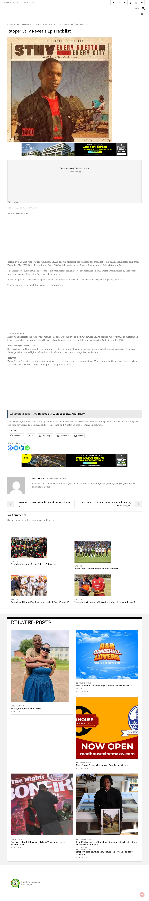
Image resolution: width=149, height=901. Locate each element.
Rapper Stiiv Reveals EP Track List (26, 208)
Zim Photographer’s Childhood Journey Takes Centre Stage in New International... (106, 843)
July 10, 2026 (82, 768)
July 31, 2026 (82, 691)
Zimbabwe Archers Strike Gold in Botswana (33, 564)
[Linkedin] (21, 447)
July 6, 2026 (81, 848)
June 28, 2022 (40, 24)
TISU (33, 2)
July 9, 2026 (16, 848)
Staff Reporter (56, 478)
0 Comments (82, 24)
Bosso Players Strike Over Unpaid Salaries (96, 568)
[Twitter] (15, 447)
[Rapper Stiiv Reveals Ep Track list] (16, 485)
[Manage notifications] (142, 894)
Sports (14, 562)
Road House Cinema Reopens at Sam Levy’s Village (102, 765)
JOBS (18, 2)
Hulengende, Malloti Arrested (26, 708)
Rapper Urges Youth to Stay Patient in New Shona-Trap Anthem (104, 853)
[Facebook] (10, 447)
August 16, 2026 (18, 711)
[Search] (142, 8)
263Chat (10, 208)
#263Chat (11, 24)
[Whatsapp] (27, 447)
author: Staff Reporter (61, 24)
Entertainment (24, 24)
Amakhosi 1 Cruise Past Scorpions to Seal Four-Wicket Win (41, 602)
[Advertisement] (74, 237)
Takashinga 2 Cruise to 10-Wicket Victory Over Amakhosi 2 (104, 602)
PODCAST (26, 2)
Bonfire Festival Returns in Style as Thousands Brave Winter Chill (38, 843)
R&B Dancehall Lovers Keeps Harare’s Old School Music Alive (104, 687)
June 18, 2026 (82, 857)
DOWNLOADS (9, 2)
